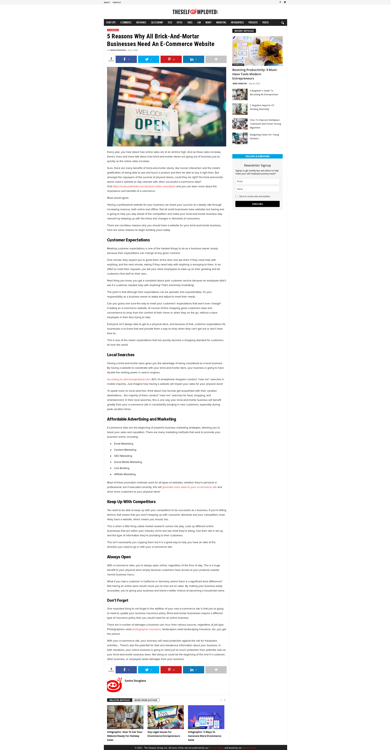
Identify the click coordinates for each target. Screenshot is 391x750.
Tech (170, 22)
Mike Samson (240, 83)
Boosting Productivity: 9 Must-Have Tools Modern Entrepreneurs (255, 74)
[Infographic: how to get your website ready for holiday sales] (125, 717)
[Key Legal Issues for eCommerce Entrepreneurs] (166, 717)
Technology (238, 65)
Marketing (221, 22)
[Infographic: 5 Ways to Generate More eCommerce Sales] (206, 717)
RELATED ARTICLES (120, 700)
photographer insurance (146, 629)
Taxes (189, 22)
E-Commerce (126, 22)
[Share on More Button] (216, 59)
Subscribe (257, 203)
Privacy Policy (216, 747)
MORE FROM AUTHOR (145, 700)
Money (209, 22)
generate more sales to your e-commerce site (189, 487)
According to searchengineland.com (128, 379)
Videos (265, 22)
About (107, 2)
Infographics (237, 22)
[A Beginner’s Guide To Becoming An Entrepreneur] (240, 94)
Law (199, 22)
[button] (282, 22)
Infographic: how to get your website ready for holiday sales (125, 736)
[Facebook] (280, 2)
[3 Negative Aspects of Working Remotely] (240, 109)
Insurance (141, 22)
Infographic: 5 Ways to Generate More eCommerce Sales (204, 736)
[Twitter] (285, 2)
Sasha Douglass (118, 50)
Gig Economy (157, 22)
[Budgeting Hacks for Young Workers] (240, 138)
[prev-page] (221, 699)
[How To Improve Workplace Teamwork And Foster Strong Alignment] (240, 123)
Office (180, 22)
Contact (117, 2)
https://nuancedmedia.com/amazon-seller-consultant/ (144, 186)
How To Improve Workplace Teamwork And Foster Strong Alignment (265, 123)
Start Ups (111, 22)
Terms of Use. (249, 747)
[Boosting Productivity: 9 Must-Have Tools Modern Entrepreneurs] (257, 51)
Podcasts (253, 22)
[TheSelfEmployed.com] (195, 13)
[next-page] (224, 699)
